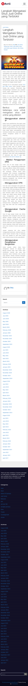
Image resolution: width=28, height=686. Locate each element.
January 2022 (6, 444)
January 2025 (6, 367)
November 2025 (7, 338)
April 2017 (5, 458)
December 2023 (7, 404)
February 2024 (7, 398)
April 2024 (6, 392)
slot (2, 501)
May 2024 (5, 389)
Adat (2, 488)
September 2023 (7, 412)
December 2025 (7, 335)
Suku (2, 509)
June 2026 (6, 318)
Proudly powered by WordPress (10, 682)
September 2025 (7, 344)
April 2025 (5, 358)
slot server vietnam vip (15, 156)
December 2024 (7, 370)
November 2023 (7, 407)
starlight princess (5, 506)
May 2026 (5, 321)
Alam (2, 491)
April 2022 (5, 435)
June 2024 (6, 387)
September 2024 (7, 378)
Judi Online (5, 27)
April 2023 (6, 426)
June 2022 (6, 432)
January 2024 (6, 401)
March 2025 (6, 361)
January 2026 (6, 333)
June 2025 (6, 353)
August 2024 (6, 381)
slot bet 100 (4, 504)
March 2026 (6, 327)
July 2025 (5, 350)
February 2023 (7, 429)
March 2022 (6, 438)
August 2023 (6, 415)
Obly (14, 44)
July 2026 (5, 316)
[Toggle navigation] (24, 3)
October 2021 (6, 446)
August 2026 (6, 313)
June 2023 (6, 421)
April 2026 (6, 324)
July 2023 (5, 418)
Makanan (3, 499)
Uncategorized (5, 514)
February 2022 (7, 441)
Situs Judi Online (14, 46)
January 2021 (6, 455)
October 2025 (6, 341)
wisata (2, 517)
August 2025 (6, 347)
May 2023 (5, 424)
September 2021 (7, 449)
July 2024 (5, 384)
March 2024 (6, 395)
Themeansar (15, 683)
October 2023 (7, 409)
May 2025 (5, 355)
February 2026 (7, 330)
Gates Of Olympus (6, 493)
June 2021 (6, 452)
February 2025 (7, 364)
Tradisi (3, 512)
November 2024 (7, 372)
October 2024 (7, 375)
